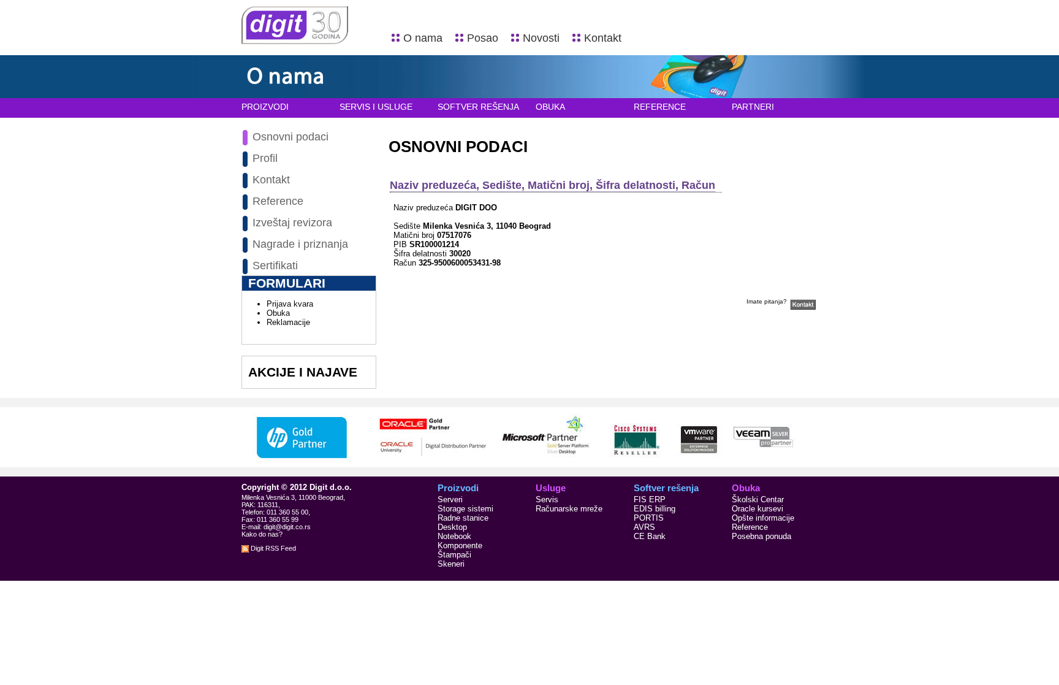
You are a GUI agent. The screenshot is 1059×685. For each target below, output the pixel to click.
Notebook (454, 536)
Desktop (452, 527)
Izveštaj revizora (292, 222)
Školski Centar (758, 499)
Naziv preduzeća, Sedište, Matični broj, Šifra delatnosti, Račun (552, 185)
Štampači (454, 554)
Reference (660, 107)
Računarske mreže (569, 508)
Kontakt (602, 38)
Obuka (550, 107)
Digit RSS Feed (272, 548)
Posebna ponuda (761, 536)
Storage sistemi (465, 508)
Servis (547, 499)
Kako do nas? (262, 534)
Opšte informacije (763, 517)
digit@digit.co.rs (287, 526)
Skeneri (451, 563)
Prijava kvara (290, 303)
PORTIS (649, 517)
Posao (482, 38)
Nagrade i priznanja (300, 244)
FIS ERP (650, 499)
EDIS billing (654, 508)
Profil (265, 158)
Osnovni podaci (290, 137)
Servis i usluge (376, 107)
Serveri (450, 499)
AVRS (644, 527)
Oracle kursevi (757, 508)
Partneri (753, 107)
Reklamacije (288, 322)
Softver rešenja (478, 107)
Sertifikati (275, 265)
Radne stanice (463, 517)
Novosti (541, 38)
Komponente (460, 545)
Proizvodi (265, 107)
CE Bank (650, 536)
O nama (422, 38)
